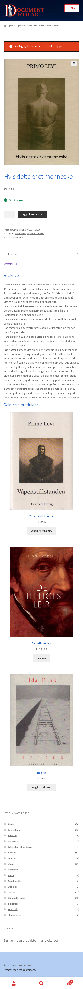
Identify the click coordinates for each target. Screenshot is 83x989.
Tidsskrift (13, 909)
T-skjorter (13, 903)
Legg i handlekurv (32, 214)
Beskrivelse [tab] (11, 254)
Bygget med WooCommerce (20, 970)
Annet (11, 824)
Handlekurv (63, 980)
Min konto (14, 983)
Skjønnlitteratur (24, 25)
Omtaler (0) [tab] (10, 264)
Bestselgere (14, 829)
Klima (11, 875)
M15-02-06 (18, 237)
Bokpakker (13, 841)
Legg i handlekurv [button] (41, 530)
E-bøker (12, 852)
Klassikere (13, 869)
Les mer (41, 658)
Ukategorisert (15, 915)
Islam (11, 863)
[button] (74, 63)
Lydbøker (12, 886)
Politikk (12, 892)
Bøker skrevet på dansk (20, 846)
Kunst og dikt (15, 880)
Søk (41, 983)
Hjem (10, 25)
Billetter (12, 835)
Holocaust (20, 233)
